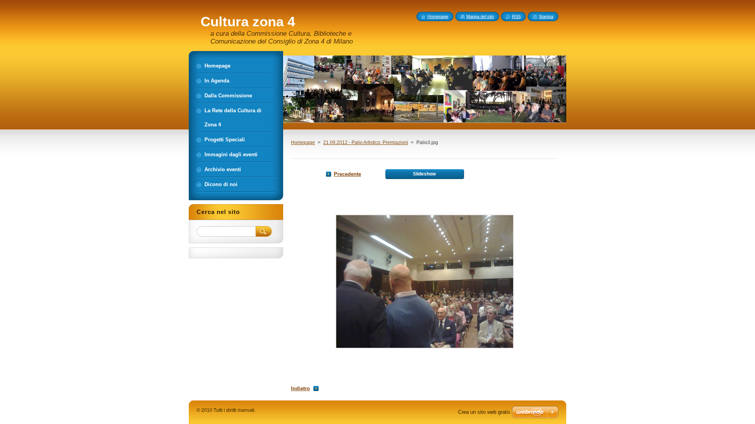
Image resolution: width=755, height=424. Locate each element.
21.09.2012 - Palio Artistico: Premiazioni (365, 142)
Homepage (303, 142)
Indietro (300, 388)
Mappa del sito (480, 16)
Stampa (546, 16)
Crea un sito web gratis (484, 412)
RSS (516, 16)
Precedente (347, 174)
